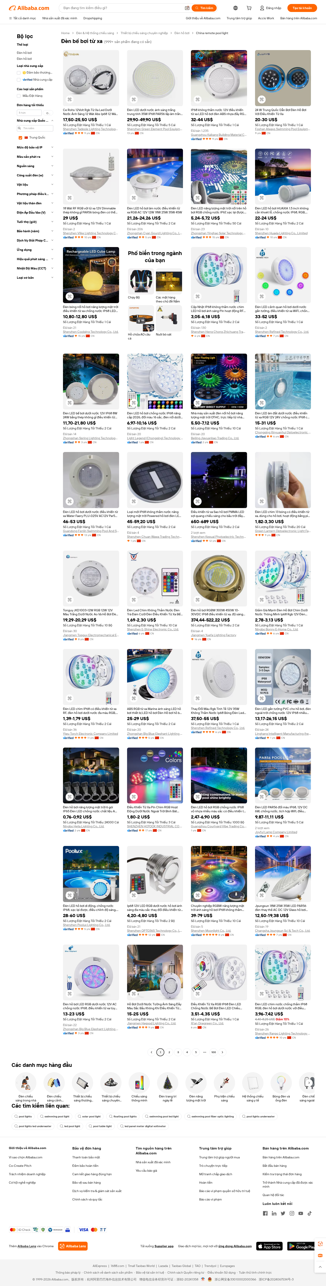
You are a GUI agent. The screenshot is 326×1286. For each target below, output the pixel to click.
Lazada (163, 1266)
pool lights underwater (261, 1116)
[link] (320, 1244)
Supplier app (164, 1246)
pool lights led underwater (35, 1126)
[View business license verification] (203, 1279)
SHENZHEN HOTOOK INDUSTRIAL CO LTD (155, 826)
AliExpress (100, 1266)
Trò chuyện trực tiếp (213, 1165)
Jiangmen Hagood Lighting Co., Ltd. (151, 1023)
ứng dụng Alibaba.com (235, 1246)
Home (65, 33)
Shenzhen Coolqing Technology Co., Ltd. (90, 331)
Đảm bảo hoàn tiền (85, 1165)
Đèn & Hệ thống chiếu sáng (95, 33)
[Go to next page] (222, 1052)
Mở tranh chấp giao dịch (215, 1174)
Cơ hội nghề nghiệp (22, 1182)
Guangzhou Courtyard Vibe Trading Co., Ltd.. (219, 826)
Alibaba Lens (27, 1246)
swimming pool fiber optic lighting (213, 1116)
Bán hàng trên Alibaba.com (281, 1157)
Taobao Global (181, 1266)
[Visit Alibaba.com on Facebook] (265, 1213)
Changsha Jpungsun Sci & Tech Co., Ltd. (282, 930)
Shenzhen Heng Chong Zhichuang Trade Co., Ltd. (219, 331)
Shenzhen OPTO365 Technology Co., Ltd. (155, 930)
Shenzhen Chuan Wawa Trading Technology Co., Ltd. (155, 536)
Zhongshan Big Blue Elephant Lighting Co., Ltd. (155, 733)
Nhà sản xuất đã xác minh (153, 1162)
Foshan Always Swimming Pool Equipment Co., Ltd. (283, 129)
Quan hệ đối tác (273, 1195)
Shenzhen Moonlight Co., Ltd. (211, 930)
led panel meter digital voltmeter (145, 1126)
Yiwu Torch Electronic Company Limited (90, 733)
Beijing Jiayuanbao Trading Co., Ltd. (215, 438)
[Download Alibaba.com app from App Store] (269, 1246)
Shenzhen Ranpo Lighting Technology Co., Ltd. (283, 1033)
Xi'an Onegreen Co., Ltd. (207, 1023)
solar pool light (91, 1116)
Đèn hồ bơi (182, 33)
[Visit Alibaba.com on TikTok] (309, 1213)
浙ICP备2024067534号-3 (276, 1279)
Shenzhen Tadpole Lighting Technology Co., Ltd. (91, 129)
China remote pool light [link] (212, 33)
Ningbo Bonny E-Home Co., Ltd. (276, 629)
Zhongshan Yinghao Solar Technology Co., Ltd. (219, 233)
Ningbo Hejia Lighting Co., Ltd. (83, 826)
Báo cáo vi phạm (210, 1199)
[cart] (250, 8)
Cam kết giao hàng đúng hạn (92, 1174)
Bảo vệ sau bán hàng (86, 1182)
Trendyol (210, 1266)
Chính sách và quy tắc (87, 1199)
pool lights (25, 1116)
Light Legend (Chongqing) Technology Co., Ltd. (155, 438)
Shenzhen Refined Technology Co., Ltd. (282, 331)
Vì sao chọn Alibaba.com (25, 1157)
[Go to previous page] (151, 1052)
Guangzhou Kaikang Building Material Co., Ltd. (219, 134)
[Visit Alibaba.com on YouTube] (300, 1213)
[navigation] (34, 543)
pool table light (102, 1126)
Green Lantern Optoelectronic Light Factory (283, 531)
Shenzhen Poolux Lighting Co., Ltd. (86, 925)
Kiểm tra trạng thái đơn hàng (282, 1174)
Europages (227, 1266)
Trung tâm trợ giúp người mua (219, 1157)
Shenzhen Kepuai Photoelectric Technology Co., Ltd (219, 536)
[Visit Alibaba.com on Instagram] (292, 1213)
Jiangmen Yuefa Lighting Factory (213, 635)
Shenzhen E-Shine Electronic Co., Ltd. (153, 629)
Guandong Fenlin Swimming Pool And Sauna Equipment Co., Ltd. (91, 531)
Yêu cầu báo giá (146, 1170)
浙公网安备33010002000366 (235, 1279)
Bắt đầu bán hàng (275, 1165)
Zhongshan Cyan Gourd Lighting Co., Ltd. (155, 233)
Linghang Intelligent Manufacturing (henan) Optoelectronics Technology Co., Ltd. (283, 733)
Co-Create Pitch (20, 1165)
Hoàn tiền (205, 1182)
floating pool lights (125, 1116)
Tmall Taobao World (141, 1266)
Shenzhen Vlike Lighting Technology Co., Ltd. (91, 233)
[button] (187, 8)
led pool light (72, 1126)
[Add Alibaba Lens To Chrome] (73, 1246)
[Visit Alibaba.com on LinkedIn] (274, 1213)
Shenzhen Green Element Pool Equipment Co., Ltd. (155, 129)
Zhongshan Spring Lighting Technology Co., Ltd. (91, 438)
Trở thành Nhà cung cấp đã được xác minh (288, 1184)
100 (213, 1052)
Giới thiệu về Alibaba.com (27, 1148)
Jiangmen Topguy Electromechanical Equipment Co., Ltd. (91, 635)
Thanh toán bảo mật (86, 1157)
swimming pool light (57, 1116)
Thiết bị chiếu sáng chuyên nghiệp (144, 33)
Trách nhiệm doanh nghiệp (27, 1174)
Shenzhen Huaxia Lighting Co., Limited (281, 233)
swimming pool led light (164, 1116)
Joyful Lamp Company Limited (276, 832)
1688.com (117, 1266)
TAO (197, 1266)
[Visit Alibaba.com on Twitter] (283, 1213)
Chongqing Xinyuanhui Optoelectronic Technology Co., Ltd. (283, 432)
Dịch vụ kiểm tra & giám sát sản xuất (97, 1191)
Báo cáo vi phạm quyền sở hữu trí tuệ (224, 1191)
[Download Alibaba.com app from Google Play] (302, 1246)
